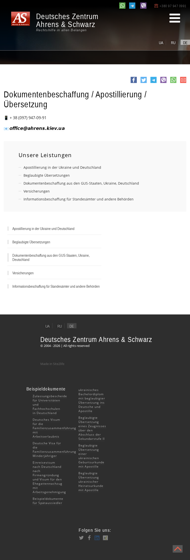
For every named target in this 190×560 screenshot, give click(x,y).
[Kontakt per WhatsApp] (122, 5)
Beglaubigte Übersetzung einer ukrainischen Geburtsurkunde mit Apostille (91, 456)
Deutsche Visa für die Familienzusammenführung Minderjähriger (54, 449)
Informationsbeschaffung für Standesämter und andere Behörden (79, 199)
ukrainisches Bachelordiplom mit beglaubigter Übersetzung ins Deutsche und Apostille (91, 400)
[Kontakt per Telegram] (132, 5)
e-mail (183, 82)
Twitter (81, 537)
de (185, 42)
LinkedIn (97, 537)
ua (161, 42)
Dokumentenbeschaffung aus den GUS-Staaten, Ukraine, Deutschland (81, 183)
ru (173, 42)
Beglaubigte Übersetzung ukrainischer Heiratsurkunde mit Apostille (90, 481)
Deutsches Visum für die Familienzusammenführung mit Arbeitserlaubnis (54, 428)
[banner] (54, 22)
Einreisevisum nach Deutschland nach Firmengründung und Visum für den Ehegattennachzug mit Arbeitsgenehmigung (49, 477)
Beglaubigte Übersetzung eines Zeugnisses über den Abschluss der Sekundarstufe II (92, 428)
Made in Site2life (52, 364)
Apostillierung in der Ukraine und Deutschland (62, 167)
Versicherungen (37, 191)
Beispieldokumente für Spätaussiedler (48, 501)
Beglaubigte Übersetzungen (47, 175)
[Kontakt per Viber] (143, 5)
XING (105, 537)
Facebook (89, 537)
